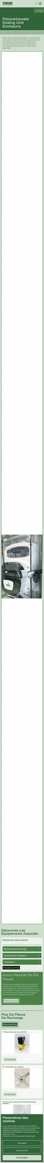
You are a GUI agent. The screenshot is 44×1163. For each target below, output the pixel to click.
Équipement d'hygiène (15, 955)
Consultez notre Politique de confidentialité (19, 1136)
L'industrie (9, 962)
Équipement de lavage (15, 949)
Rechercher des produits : (15, 940)
